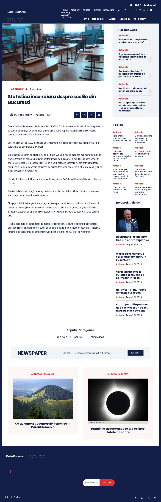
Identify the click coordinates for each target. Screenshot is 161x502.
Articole (17, 89)
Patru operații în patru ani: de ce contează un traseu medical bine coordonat (132, 106)
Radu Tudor (25, 115)
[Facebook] (136, 10)
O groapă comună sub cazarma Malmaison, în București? (132, 57)
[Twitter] (147, 10)
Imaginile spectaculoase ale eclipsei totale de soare (118, 430)
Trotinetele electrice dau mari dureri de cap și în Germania (143, 173)
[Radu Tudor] (12, 115)
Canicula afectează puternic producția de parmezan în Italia (131, 74)
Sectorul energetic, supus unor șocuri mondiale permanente (144, 191)
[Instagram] (140, 10)
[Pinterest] (91, 115)
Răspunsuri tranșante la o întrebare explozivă (132, 41)
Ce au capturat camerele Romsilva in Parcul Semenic (42, 425)
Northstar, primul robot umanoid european (132, 90)
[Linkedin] (144, 10)
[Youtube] (151, 10)
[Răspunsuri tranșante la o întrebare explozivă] (133, 220)
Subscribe (107, 482)
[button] (125, 10)
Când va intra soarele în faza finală (120, 189)
